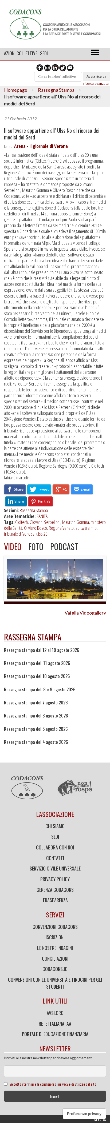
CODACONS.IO (55, 968)
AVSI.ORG (55, 1012)
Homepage (15, 90)
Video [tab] (13, 546)
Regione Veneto (61, 528)
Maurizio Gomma (75, 522)
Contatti (55, 858)
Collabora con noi (55, 847)
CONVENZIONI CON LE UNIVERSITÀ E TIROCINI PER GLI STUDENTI (55, 983)
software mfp (86, 528)
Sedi (44, 53)
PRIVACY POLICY (55, 879)
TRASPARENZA (55, 900)
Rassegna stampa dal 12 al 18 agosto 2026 (41, 650)
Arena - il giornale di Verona (41, 146)
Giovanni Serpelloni (45, 522)
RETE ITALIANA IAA (55, 1023)
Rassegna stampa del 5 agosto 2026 (36, 729)
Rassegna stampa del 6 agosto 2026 (36, 715)
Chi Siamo (55, 826)
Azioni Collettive (20, 53)
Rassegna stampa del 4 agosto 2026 (36, 742)
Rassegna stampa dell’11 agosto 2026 (37, 663)
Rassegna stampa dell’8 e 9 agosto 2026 (40, 689)
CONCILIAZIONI (55, 958)
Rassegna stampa (32, 637)
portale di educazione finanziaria (55, 1033)
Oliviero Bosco (35, 528)
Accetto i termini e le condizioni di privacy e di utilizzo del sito (53, 1084)
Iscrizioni (55, 937)
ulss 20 (41, 534)
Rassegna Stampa (56, 90)
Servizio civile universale (55, 868)
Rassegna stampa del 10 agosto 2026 (37, 676)
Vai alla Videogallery (85, 613)
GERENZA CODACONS (55, 889)
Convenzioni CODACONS (55, 926)
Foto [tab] (36, 546)
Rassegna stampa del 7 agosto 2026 (36, 702)
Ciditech (21, 522)
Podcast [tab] (64, 546)
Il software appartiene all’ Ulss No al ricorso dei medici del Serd (51, 134)
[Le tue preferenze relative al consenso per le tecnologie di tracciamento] (84, 1114)
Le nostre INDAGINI (55, 947)
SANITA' (42, 516)
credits (100, 1119)
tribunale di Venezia (19, 534)
